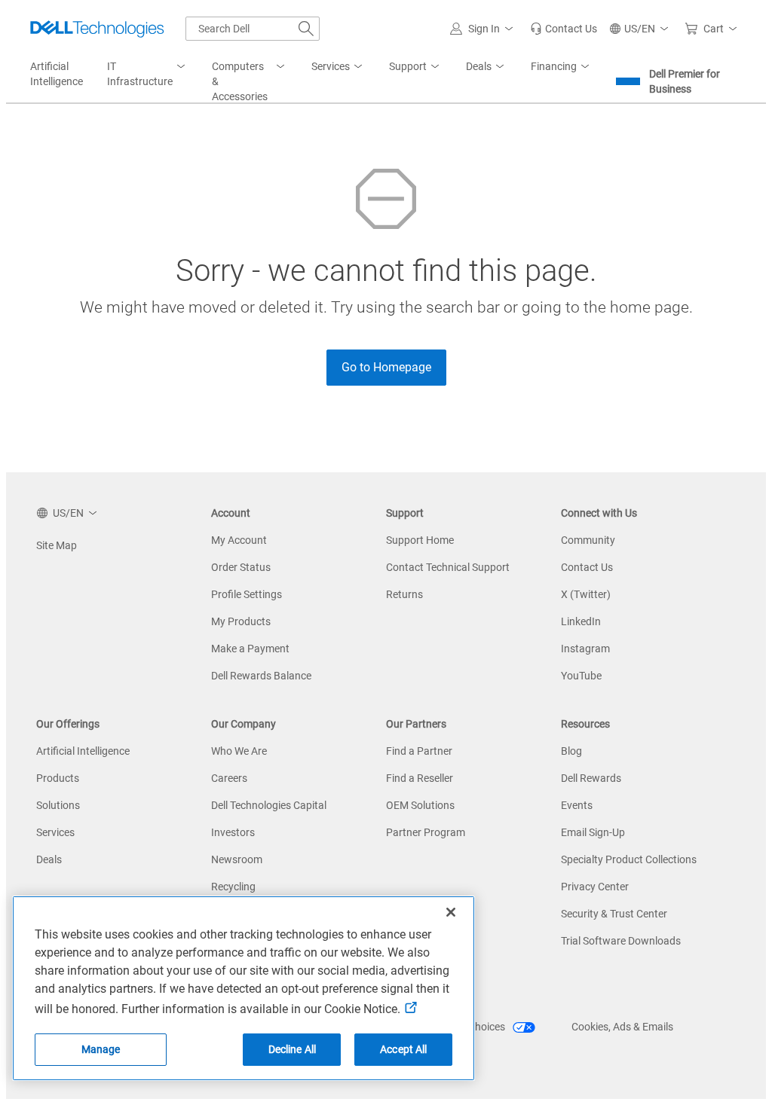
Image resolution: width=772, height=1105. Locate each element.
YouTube (581, 676)
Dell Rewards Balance (261, 676)
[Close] (450, 912)
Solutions (58, 805)
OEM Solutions (420, 805)
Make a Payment (250, 649)
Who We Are (239, 751)
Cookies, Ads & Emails (622, 1027)
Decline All (292, 1049)
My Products (241, 621)
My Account (239, 540)
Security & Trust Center (614, 914)
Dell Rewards (591, 778)
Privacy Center (595, 887)
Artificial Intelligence (83, 751)
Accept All (403, 1049)
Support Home (420, 540)
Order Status (241, 567)
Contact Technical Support (448, 567)
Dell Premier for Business (684, 81)
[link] (563, 29)
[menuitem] (147, 74)
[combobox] (252, 29)
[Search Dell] (306, 28)
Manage (101, 1049)
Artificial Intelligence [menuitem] (56, 73)
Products (57, 778)
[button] (484, 29)
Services (55, 832)
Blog (571, 751)
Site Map (56, 545)
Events (577, 805)
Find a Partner (419, 751)
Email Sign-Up (593, 832)
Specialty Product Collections (629, 859)
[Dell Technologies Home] (97, 29)
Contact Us (587, 567)
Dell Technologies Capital (268, 805)
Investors (233, 832)
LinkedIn (581, 621)
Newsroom (236, 859)
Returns (404, 594)
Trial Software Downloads (621, 941)
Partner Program (425, 832)
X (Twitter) (586, 594)
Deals (49, 859)
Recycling (233, 887)
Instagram (585, 649)
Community (588, 540)
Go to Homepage (386, 367)
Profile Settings (246, 594)
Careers (229, 778)
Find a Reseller (419, 778)
